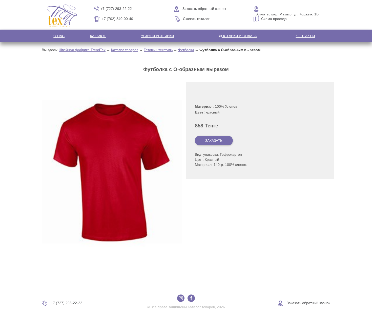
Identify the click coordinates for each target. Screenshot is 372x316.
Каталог (98, 36)
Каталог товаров (124, 50)
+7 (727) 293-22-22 (116, 9)
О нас (59, 36)
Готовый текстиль (158, 50)
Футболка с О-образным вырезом (229, 50)
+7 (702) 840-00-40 (117, 19)
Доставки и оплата (238, 36)
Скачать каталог (196, 19)
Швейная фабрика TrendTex (82, 50)
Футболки (186, 50)
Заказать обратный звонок (204, 9)
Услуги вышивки (157, 36)
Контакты (305, 36)
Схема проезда (274, 19)
